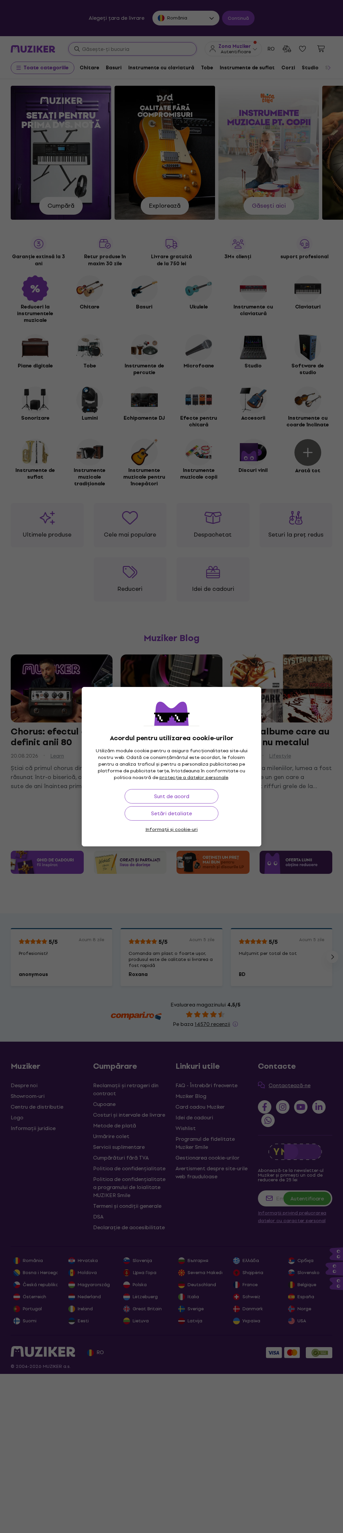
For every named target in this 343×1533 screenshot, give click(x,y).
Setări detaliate (171, 813)
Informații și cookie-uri (171, 829)
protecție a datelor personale (193, 777)
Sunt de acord (171, 796)
